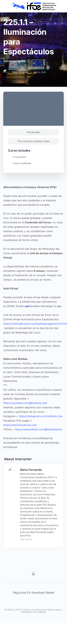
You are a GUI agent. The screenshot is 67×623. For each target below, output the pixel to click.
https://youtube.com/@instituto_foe (25, 403)
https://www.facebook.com (20, 425)
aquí (27, 306)
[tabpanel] (33, 317)
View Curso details (14, 61)
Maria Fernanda (31, 469)
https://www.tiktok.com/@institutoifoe (38, 429)
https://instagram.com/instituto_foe (40, 416)
